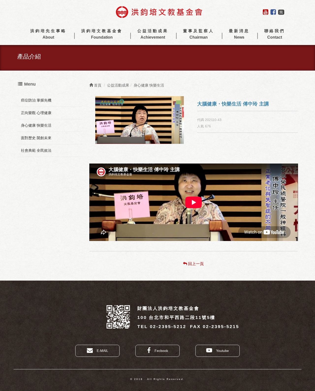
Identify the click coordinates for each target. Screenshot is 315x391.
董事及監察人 (198, 34)
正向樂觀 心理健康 (36, 113)
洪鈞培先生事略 (48, 34)
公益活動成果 (152, 34)
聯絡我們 (274, 34)
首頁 (97, 85)
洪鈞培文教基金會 (102, 34)
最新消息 (239, 34)
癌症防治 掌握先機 (36, 100)
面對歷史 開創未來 (36, 138)
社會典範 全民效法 (36, 150)
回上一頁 (195, 264)
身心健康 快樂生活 (36, 125)
